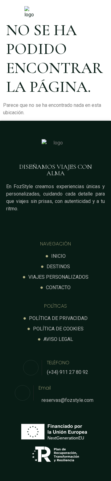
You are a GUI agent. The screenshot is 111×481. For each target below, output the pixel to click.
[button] (82, 12)
